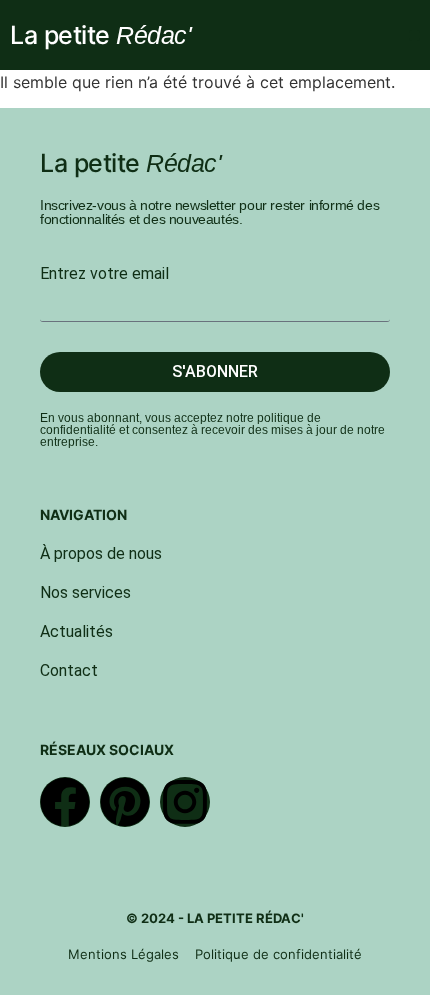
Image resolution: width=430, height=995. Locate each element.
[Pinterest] (125, 802)
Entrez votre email (104, 274)
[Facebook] (65, 802)
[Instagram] (185, 802)
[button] (414, 35)
